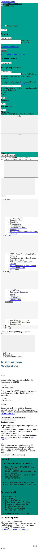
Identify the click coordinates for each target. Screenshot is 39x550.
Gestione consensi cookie (15, 508)
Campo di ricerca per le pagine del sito (15, 332)
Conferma (12, 155)
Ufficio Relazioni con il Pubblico (17, 502)
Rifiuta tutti (18, 418)
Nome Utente (26, 40)
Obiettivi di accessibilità (14, 506)
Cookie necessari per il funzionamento (16, 445)
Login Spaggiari (25, 84)
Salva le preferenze (18, 455)
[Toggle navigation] (18, 186)
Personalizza (6, 418)
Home (7, 353)
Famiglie (8, 355)
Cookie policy (10, 496)
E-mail (23, 74)
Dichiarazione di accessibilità (16, 504)
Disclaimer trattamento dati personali (15, 530)
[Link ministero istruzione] (11, 4)
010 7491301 (13, 469)
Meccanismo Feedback (14, 510)
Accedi (4, 30)
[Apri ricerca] (21, 169)
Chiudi (4, 98)
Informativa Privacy (12, 500)
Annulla (4, 155)
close (3, 196)
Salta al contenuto (8, 2)
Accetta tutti (8, 420)
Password (25, 43)
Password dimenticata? (10, 47)
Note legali (9, 498)
